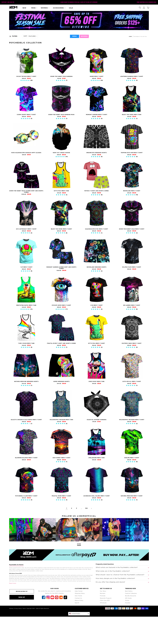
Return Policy (79, 600)
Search (77, 602)
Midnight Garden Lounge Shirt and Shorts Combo (61, 268)
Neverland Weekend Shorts (96, 267)
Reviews (102, 593)
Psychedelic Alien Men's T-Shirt (26, 495)
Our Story (103, 591)
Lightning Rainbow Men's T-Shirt (131, 76)
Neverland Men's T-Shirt (131, 190)
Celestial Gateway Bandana (96, 419)
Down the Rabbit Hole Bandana (61, 76)
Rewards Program (105, 598)
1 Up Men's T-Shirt (26, 267)
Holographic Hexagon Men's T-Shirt (131, 419)
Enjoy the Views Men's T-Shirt (61, 229)
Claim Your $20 (105, 600)
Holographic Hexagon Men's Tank (61, 419)
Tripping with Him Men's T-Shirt (132, 152)
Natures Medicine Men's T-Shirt (132, 495)
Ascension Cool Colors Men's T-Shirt (96, 495)
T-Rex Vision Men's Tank (26, 343)
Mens (33, 8)
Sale (71, 8)
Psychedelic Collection (140, 36)
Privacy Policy (18, 608)
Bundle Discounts (130, 595)
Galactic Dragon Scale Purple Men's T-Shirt (26, 419)
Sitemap (11, 608)
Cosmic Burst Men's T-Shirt (26, 114)
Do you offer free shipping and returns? (110, 582)
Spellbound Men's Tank (97, 457)
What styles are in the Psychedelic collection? (113, 571)
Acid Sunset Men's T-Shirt (61, 457)
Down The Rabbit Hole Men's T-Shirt (131, 229)
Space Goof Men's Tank (97, 381)
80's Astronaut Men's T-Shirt (26, 229)
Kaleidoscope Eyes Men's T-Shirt (96, 229)
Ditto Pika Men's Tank (61, 190)
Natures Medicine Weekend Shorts (26, 381)
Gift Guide (128, 598)
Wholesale (103, 602)
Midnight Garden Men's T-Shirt (96, 114)
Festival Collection (131, 593)
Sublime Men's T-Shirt (131, 457)
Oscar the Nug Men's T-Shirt (26, 76)
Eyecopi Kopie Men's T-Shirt (61, 305)
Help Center (79, 591)
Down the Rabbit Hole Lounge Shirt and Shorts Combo (26, 191)
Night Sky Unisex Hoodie (61, 152)
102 (86, 508)
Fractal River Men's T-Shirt (61, 495)
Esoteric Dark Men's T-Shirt (131, 343)
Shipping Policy (80, 593)
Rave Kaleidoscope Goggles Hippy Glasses (26, 152)
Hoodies (127, 602)
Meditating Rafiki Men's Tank (26, 305)
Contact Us (78, 598)
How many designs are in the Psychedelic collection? (115, 578)
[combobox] (79, 614)
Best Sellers (128, 591)
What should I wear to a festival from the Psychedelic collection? (120, 574)
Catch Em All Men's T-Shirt (131, 381)
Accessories (58, 8)
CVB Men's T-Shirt (96, 305)
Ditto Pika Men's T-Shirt (96, 343)
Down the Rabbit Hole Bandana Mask (61, 114)
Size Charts (78, 595)
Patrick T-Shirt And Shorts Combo (96, 190)
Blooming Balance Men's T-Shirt (26, 457)
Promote (102, 595)
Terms (24, 608)
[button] (140, 7)
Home (130, 36)
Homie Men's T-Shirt (96, 76)
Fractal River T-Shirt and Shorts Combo (61, 343)
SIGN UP (21, 597)
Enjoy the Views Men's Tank (131, 114)
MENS (74, 36)
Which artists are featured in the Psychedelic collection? (117, 567)
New (24, 8)
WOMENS (84, 36)
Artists (127, 600)
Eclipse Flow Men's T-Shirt (131, 267)
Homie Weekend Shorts (61, 381)
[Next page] (91, 508)
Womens (44, 8)
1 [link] (66, 508)
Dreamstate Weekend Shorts (96, 152)
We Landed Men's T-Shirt (131, 305)
